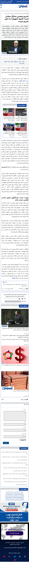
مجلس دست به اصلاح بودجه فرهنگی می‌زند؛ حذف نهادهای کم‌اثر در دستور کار (21, 118)
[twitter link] (20, 556)
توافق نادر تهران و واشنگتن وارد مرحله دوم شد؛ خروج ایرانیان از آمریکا (8, 118)
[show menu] (1, 5)
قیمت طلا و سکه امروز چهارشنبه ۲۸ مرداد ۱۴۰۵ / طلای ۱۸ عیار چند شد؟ (14, 453)
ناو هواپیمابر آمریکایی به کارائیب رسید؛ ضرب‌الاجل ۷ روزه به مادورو (8, 133)
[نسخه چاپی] (3, 282)
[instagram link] (9, 556)
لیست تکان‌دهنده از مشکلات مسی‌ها (21, 391)
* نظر (24, 410)
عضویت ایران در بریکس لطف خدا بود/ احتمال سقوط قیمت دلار (15, 365)
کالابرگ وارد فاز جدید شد (22, 460)
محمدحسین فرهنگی (10, 296)
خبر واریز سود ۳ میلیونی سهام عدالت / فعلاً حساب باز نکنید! (15, 468)
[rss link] (25, 556)
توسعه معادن (20, 296)
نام (25, 422)
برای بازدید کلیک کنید (14, 533)
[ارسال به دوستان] (6, 282)
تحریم (23, 295)
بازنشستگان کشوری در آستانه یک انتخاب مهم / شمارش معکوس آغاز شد (15, 474)
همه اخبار (8, 542)
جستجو (22, 542)
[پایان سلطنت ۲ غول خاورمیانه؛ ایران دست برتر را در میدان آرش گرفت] (22, 299)
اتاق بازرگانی (22, 81)
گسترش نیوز (8, 548)
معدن (16, 79)
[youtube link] (4, 556)
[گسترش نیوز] (23, 6)
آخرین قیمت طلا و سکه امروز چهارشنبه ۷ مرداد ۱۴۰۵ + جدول (15, 478)
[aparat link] (15, 559)
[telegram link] (14, 556)
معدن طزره (14, 295)
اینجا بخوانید (15, 278)
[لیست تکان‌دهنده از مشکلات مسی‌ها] (15, 381)
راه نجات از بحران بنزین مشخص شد (20, 471)
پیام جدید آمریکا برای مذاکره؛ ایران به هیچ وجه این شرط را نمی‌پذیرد (21, 133)
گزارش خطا (24, 400)
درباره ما (18, 542)
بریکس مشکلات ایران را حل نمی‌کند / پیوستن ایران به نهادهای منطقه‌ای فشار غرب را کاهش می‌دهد (15, 329)
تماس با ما (13, 542)
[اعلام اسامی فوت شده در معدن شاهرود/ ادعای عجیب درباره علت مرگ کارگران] (15, 336)
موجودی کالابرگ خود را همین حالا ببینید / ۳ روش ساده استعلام (14, 457)
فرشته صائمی (7, 295)
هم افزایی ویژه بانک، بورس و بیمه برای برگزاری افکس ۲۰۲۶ (15, 481)
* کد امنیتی (24, 434)
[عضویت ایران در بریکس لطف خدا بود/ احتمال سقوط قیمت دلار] (15, 355)
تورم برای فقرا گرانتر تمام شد (21, 484)
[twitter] (20, 299)
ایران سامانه (11, 553)
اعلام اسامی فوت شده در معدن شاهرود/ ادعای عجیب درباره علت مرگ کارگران (15, 340)
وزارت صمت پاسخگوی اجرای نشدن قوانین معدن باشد (14, 62)
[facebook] (25, 299)
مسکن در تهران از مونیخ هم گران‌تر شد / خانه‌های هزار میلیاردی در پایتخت (14, 464)
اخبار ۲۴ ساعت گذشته (15, 544)
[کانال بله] (14, 517)
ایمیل (24, 427)
